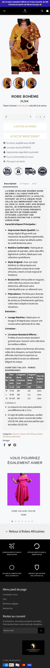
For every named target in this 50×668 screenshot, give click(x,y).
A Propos (24, 183)
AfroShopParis (14, 660)
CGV (5, 599)
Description (10, 183)
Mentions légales (10, 603)
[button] (12, 521)
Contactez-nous (10, 594)
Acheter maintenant (25, 136)
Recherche (8, 608)
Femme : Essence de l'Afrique (25, 434)
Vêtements (16, 436)
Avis (34, 183)
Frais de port (23, 105)
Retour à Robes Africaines (26, 531)
